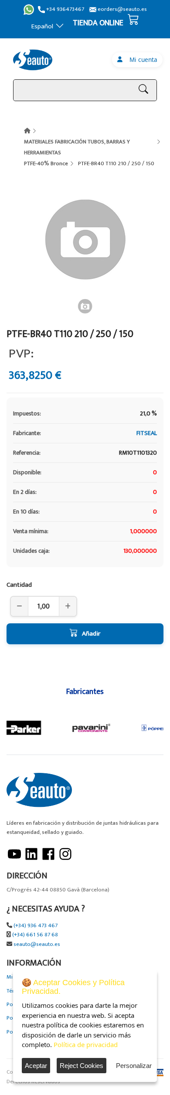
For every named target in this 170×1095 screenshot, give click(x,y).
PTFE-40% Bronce (46, 163)
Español (42, 26)
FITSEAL (146, 433)
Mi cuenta (141, 59)
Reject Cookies (81, 1065)
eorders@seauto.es (121, 9)
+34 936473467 (64, 9)
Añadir (91, 633)
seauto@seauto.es (37, 944)
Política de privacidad (86, 1044)
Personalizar (134, 1065)
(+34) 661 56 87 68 (35, 934)
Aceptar (36, 1065)
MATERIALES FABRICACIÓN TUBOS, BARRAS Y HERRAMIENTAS (77, 147)
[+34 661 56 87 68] (29, 9)
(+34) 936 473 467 (36, 925)
